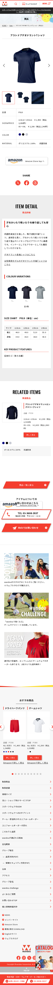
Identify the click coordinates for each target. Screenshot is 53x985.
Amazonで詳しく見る (13, 762)
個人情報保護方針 (9, 906)
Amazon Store (11, 924)
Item (11, 25)
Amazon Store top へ (34, 161)
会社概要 (6, 844)
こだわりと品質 (9, 831)
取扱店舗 (6, 788)
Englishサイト (11, 933)
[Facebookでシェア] (26, 182)
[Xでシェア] (17, 182)
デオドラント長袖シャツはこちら (19, 254)
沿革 (4, 869)
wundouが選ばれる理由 (12, 837)
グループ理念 (7, 850)
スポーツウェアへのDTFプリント (16, 813)
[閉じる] (51, 971)
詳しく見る (30, 435)
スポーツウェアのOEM (11, 806)
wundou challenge (10, 888)
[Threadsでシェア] (35, 182)
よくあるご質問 (9, 894)
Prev (4, 65)
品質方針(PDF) (12, 856)
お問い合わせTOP (9, 900)
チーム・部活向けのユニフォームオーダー (20, 819)
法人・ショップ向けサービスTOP (16, 800)
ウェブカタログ (31, 4)
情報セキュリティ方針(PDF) (18, 863)
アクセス (6, 875)
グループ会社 (7, 881)
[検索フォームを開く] (15, 3)
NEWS (7, 915)
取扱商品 (6, 781)
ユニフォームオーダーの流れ (14, 825)
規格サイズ (7, 794)
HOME (4, 25)
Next (48, 65)
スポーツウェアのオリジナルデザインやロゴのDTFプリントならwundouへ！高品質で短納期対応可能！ (26, 11)
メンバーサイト (11, 919)
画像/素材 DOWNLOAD (15, 929)
